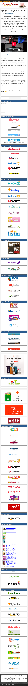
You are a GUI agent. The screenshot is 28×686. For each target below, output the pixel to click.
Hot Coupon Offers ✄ (6, 1)
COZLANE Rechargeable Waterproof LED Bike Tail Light (13, 11)
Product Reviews (9, 13)
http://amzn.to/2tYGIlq (11, 54)
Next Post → (24, 97)
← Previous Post (4, 97)
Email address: (4, 108)
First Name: (3, 103)
